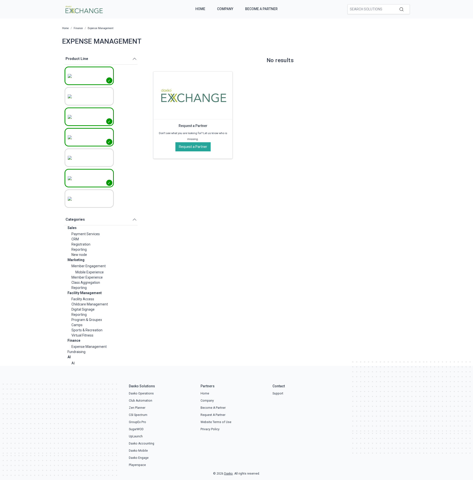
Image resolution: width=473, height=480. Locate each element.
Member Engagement (88, 266)
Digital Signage (83, 309)
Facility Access (82, 299)
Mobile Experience (89, 272)
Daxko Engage (139, 458)
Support (277, 393)
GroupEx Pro (137, 422)
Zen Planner (137, 407)
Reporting (79, 249)
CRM (75, 239)
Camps (77, 325)
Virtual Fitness (82, 335)
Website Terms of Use (216, 422)
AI (69, 357)
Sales (72, 228)
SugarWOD (136, 429)
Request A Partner (213, 415)
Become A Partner (261, 9)
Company (225, 9)
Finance (74, 340)
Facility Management (85, 293)
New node (79, 255)
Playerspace (137, 465)
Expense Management (89, 347)
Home (200, 9)
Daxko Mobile (138, 450)
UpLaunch (136, 436)
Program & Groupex (86, 320)
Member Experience (87, 277)
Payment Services (85, 234)
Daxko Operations (141, 393)
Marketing (76, 260)
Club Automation (140, 400)
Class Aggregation (85, 282)
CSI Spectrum (138, 415)
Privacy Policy (210, 429)
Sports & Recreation (86, 330)
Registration (80, 244)
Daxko (228, 473)
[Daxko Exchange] (83, 9)
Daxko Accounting (141, 443)
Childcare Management (89, 304)
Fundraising (76, 352)
